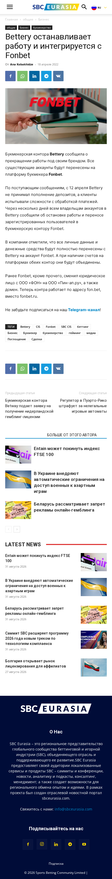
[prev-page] (8, 529)
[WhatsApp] (22, 76)
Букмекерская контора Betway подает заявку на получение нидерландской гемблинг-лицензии (29, 408)
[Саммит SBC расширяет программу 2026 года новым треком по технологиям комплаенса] (94, 640)
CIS (38, 327)
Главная (11, 19)
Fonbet (50, 327)
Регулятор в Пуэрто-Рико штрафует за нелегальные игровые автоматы (83, 406)
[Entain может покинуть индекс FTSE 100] (18, 455)
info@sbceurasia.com (73, 809)
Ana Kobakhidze (21, 64)
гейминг (75, 333)
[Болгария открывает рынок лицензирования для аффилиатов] (94, 667)
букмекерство (42, 27)
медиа (91, 333)
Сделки (37, 339)
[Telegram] (46, 76)
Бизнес (43, 19)
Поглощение (17, 339)
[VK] (58, 76)
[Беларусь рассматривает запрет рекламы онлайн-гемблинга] (18, 510)
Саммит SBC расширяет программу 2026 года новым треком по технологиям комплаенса (37, 638)
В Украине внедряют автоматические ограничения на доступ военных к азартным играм (39, 585)
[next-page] (17, 529)
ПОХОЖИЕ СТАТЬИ (24, 435)
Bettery (25, 327)
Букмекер (30, 333)
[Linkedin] (34, 76)
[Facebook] (10, 76)
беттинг (83, 327)
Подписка (56, 863)
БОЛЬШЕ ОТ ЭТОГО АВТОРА (72, 435)
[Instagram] (42, 844)
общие (28, 19)
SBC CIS (66, 327)
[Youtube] (84, 844)
